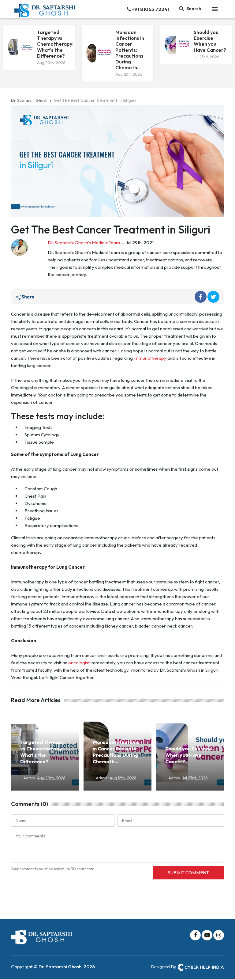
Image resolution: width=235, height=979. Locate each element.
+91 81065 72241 (150, 9)
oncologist (79, 663)
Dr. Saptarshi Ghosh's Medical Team (84, 242)
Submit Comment (188, 872)
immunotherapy (150, 358)
